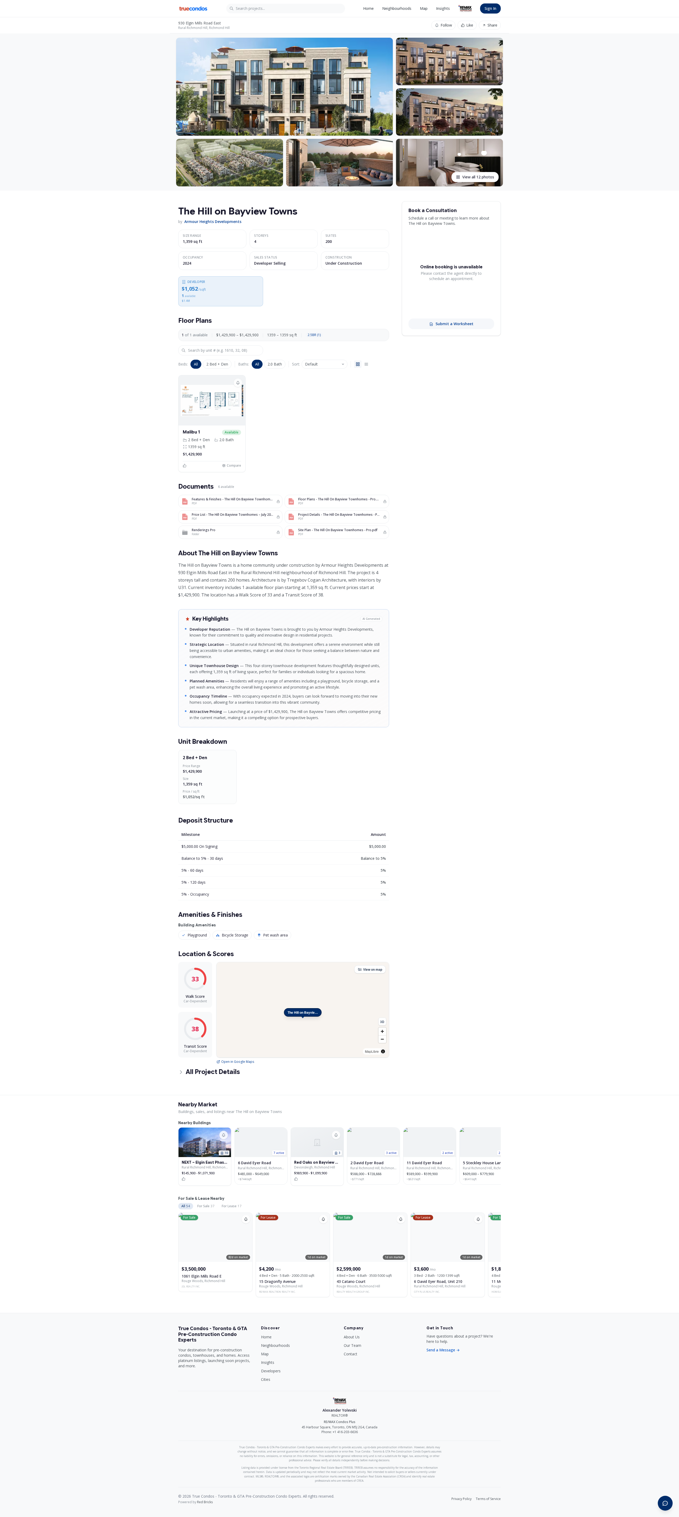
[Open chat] (665, 1503)
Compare (234, 465)
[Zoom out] (382, 1039)
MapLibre (372, 1051)
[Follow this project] (238, 383)
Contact (350, 1353)
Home (368, 8)
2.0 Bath (275, 364)
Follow (446, 25)
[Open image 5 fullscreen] (339, 162)
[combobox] (285, 8)
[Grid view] (358, 364)
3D (382, 1021)
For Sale (205, 1206)
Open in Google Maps (237, 1062)
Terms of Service (488, 1499)
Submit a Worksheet (454, 323)
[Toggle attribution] (383, 1051)
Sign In (490, 8)
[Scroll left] (179, 778)
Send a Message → (443, 1349)
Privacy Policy (461, 1499)
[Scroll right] (388, 778)
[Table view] (366, 364)
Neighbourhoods (396, 8)
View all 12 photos (478, 176)
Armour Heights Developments (212, 221)
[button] (212, 400)
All (196, 364)
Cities (265, 1379)
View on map (372, 969)
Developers (271, 1370)
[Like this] (185, 465)
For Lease (231, 1206)
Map (424, 8)
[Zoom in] (382, 1031)
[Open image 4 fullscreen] (229, 162)
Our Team (352, 1345)
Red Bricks (205, 1502)
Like (469, 25)
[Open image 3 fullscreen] (449, 112)
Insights (443, 8)
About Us (352, 1336)
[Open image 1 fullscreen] (284, 87)
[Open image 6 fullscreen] (449, 162)
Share (492, 25)
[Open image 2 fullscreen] (449, 61)
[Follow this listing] (246, 1219)
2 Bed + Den (217, 364)
